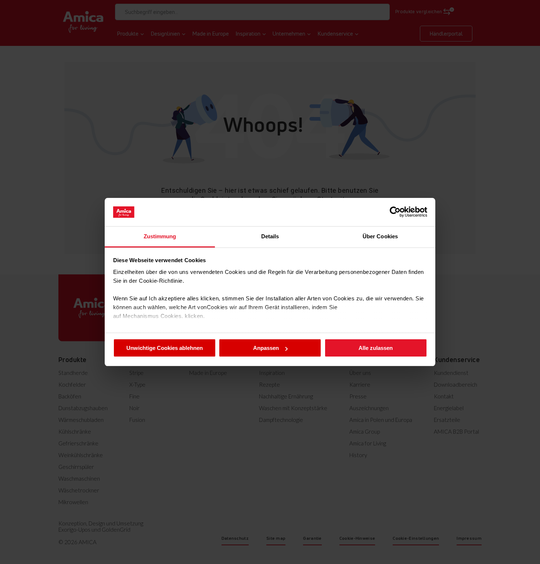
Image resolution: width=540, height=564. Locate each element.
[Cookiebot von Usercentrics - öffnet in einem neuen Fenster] (395, 211)
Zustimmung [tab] (160, 236)
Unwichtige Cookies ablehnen (164, 348)
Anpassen (266, 348)
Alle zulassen (376, 348)
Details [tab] (270, 236)
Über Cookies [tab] (380, 236)
